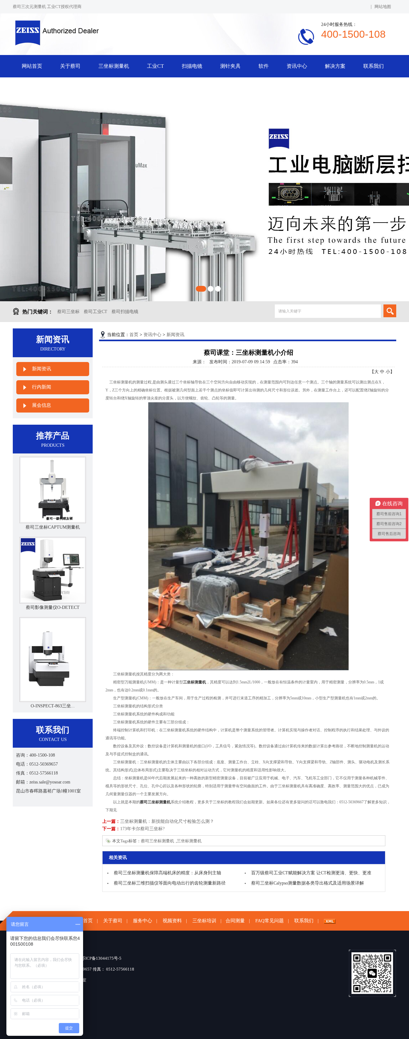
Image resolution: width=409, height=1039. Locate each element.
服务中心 (142, 920)
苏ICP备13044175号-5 (101, 958)
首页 (133, 334)
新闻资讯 (41, 368)
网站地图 (382, 6)
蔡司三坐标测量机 (157, 840)
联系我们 (373, 66)
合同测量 (235, 920)
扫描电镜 (192, 66)
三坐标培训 (204, 920)
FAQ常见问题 (269, 920)
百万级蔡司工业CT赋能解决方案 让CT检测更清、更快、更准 (311, 872)
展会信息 (41, 405)
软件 (264, 66)
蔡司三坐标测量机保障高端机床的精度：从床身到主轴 (167, 872)
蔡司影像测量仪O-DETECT (53, 607)
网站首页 (32, 66)
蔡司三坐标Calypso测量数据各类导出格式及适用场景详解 (307, 883)
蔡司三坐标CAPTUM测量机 (53, 527)
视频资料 (172, 920)
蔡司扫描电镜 (125, 311)
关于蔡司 (70, 66)
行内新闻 (41, 387)
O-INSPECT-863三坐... (53, 706)
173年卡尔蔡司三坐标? (142, 828)
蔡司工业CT (95, 311)
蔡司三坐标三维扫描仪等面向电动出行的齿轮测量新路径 (170, 883)
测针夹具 (230, 66)
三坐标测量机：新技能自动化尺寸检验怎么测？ (167, 821)
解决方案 (335, 66)
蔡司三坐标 (68, 311)
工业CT (155, 66)
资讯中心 (297, 66)
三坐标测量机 (113, 66)
